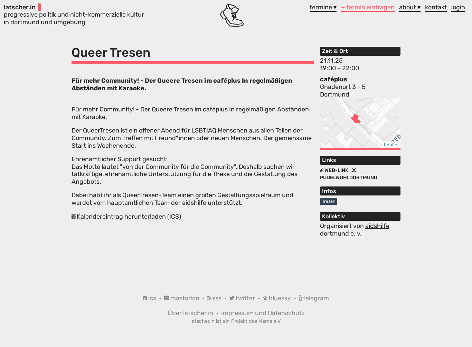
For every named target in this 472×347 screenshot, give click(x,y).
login (458, 7)
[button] (356, 118)
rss (217, 298)
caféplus (333, 79)
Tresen (329, 201)
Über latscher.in (191, 313)
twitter (245, 298)
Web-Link (336, 170)
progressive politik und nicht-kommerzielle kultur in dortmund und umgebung (74, 14)
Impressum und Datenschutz (263, 313)
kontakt (436, 7)
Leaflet (391, 144)
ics (152, 298)
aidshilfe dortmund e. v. (354, 229)
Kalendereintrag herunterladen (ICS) (128, 216)
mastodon (185, 298)
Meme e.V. (270, 321)
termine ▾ (323, 7)
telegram (315, 298)
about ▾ (410, 7)
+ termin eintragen (368, 7)
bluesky (279, 298)
